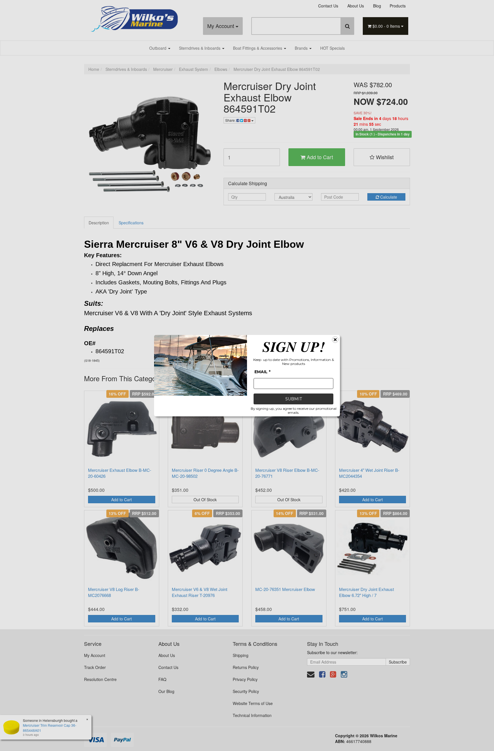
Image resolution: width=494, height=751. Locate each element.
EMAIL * (262, 371)
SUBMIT (293, 399)
